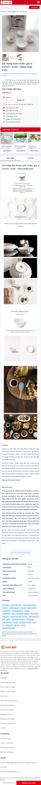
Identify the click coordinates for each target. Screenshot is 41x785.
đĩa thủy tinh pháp (25, 622)
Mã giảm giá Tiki (6, 714)
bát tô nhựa (34, 614)
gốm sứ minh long (15, 605)
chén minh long (33, 617)
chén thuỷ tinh (7, 622)
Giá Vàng (31, 778)
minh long (6, 605)
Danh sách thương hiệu (8, 701)
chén (13, 614)
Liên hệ (3, 728)
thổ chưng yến (14, 608)
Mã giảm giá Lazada (7, 719)
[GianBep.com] (8, 2)
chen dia (23, 608)
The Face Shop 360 (21, 778)
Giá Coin (2, 779)
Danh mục (4, 696)
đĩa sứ (8, 619)
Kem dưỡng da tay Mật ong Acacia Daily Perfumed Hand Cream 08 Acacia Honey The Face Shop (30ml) (19, 634)
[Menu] (38, 2)
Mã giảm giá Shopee (7, 723)
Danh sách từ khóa (7, 710)
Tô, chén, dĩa (23, 11)
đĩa (4, 619)
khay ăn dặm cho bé (29, 605)
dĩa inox (16, 625)
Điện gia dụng (5, 738)
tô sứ (34, 622)
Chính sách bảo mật (7, 682)
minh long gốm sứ (17, 611)
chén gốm (6, 617)
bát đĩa (15, 622)
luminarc (5, 608)
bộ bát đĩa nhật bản (23, 614)
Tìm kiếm (34, 7)
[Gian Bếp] (10, 647)
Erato (11, 73)
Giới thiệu (10, 158)
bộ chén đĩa (6, 614)
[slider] (5, 57)
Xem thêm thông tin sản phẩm (20, 552)
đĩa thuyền (30, 619)
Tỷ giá (12, 778)
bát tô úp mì (6, 611)
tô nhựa (27, 611)
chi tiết (31, 158)
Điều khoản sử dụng (7, 687)
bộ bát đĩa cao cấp (9, 628)
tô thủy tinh (9, 625)
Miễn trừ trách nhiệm (7, 691)
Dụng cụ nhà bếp (6, 743)
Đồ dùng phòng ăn (13, 11)
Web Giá (37, 778)
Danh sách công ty (7, 705)
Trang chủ (3, 11)
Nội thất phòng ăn (7, 752)
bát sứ (23, 625)
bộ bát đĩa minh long (18, 619)
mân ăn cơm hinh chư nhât (18, 617)
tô (3, 625)
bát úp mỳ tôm (32, 608)
